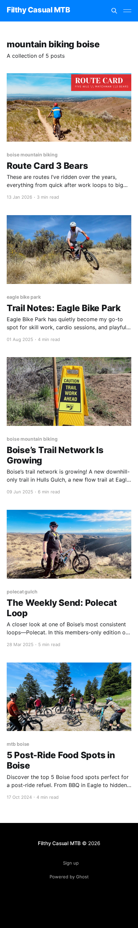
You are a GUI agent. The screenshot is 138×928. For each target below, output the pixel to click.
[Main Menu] (127, 11)
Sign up (71, 863)
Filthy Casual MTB (38, 9)
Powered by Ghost (69, 876)
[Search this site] (114, 10)
